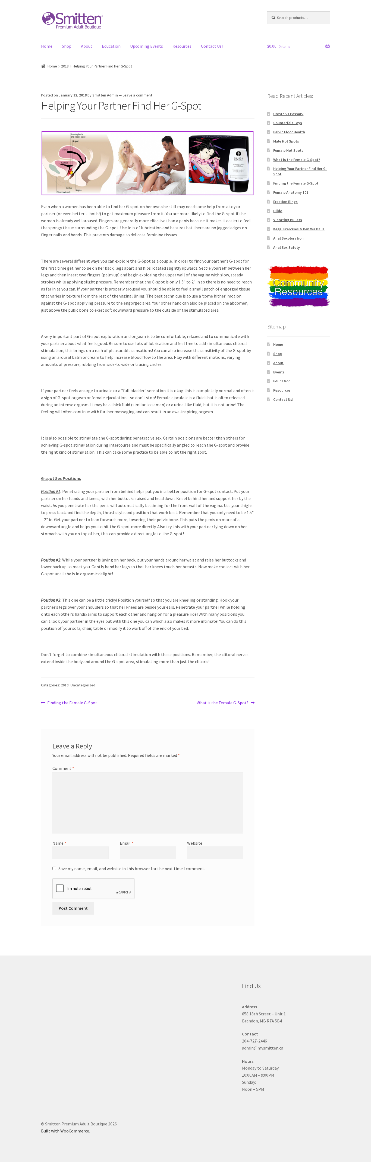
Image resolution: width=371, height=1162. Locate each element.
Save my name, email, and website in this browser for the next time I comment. (131, 868)
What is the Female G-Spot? (223, 703)
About (86, 46)
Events (279, 372)
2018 (65, 66)
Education (111, 46)
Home (46, 46)
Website (194, 843)
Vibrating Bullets (287, 219)
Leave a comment (137, 95)
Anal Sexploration (288, 238)
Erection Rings (285, 201)
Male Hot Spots (286, 141)
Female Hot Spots (288, 150)
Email (126, 843)
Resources (181, 46)
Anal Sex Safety (286, 247)
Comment (63, 768)
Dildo (277, 210)
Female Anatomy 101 (290, 192)
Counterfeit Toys (287, 122)
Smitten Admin (105, 95)
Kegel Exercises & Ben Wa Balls (299, 229)
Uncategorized (82, 685)
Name (59, 843)
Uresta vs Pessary (288, 113)
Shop (66, 46)
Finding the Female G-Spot (72, 703)
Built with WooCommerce (65, 1131)
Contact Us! (212, 46)
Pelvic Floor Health (289, 132)
